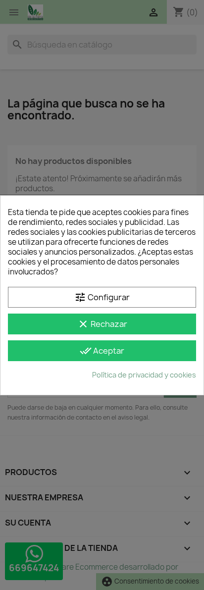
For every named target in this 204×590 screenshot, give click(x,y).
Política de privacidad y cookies (144, 374)
